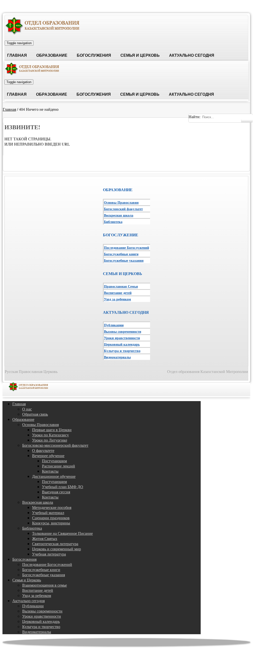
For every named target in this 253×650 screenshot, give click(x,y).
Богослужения (94, 55)
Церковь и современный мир (56, 548)
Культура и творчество (122, 350)
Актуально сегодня (191, 55)
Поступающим (54, 460)
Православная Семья (121, 286)
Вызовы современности (122, 331)
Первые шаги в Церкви (52, 429)
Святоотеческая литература (55, 543)
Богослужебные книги (121, 254)
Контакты (50, 471)
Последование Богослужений (126, 247)
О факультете (43, 450)
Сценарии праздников (51, 517)
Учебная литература (49, 554)
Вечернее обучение (48, 455)
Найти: (194, 116)
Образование (51, 55)
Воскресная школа (118, 215)
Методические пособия (51, 507)
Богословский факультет (123, 208)
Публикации (114, 325)
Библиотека (113, 221)
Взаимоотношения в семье (44, 585)
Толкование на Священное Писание (62, 533)
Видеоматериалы (117, 357)
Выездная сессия (56, 491)
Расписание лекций (58, 465)
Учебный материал (48, 512)
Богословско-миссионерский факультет (55, 445)
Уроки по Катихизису (50, 434)
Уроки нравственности (122, 337)
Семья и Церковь (140, 55)
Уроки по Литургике (49, 440)
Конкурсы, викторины (51, 522)
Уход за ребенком (117, 299)
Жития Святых (44, 538)
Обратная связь (35, 414)
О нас (27, 408)
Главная (17, 55)
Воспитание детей (118, 292)
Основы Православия (121, 202)
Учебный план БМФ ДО (62, 486)
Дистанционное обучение (54, 476)
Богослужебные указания (124, 260)
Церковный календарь (122, 344)
